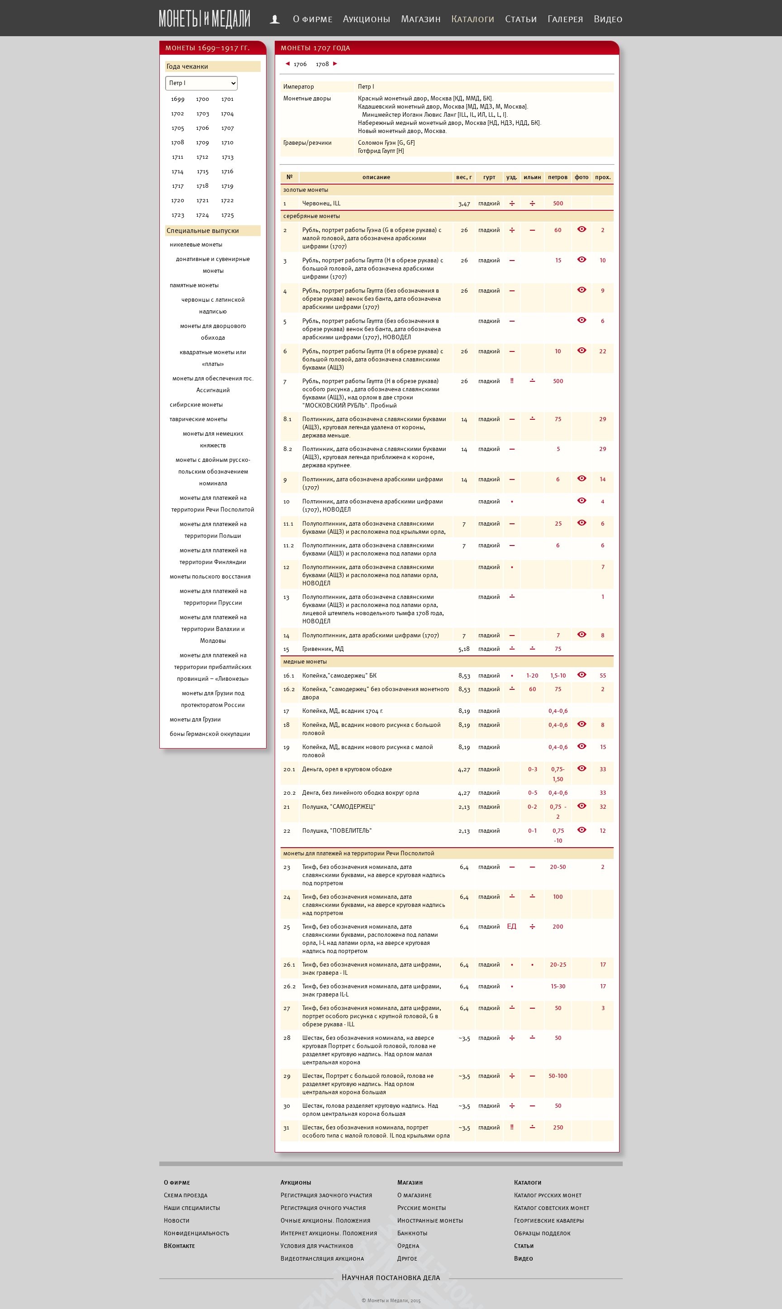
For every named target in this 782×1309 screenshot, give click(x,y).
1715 (203, 171)
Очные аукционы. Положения (326, 1220)
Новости (177, 1220)
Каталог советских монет (551, 1207)
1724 (202, 214)
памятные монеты (194, 285)
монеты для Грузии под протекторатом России (213, 699)
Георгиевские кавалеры (549, 1220)
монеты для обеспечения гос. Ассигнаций (213, 384)
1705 (178, 128)
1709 (202, 142)
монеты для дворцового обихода (213, 331)
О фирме (313, 19)
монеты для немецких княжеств (213, 439)
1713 (228, 157)
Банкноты (412, 1233)
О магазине (414, 1195)
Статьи (521, 19)
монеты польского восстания (210, 576)
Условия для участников (317, 1245)
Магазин (421, 19)
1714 (178, 171)
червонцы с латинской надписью (213, 305)
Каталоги (473, 19)
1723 (178, 214)
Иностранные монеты (430, 1220)
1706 (202, 128)
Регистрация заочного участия (326, 1195)
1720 (177, 200)
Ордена (408, 1245)
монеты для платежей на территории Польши (213, 530)
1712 (202, 157)
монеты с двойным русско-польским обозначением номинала (213, 471)
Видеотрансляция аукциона (322, 1258)
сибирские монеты (196, 404)
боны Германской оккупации (210, 734)
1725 (227, 214)
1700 (202, 99)
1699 (178, 99)
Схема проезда (185, 1195)
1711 (177, 157)
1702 (177, 113)
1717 (178, 186)
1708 (177, 142)
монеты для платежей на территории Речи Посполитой (213, 503)
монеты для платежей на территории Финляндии (213, 556)
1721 (202, 200)
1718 (202, 186)
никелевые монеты (196, 244)
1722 (227, 200)
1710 (227, 142)
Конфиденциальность (196, 1233)
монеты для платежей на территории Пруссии (213, 597)
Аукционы (367, 19)
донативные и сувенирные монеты (213, 265)
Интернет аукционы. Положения (329, 1233)
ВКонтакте (179, 1245)
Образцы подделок (542, 1233)
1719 (227, 186)
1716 (227, 171)
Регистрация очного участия (323, 1207)
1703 (202, 113)
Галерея (565, 19)
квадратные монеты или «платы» (213, 358)
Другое (407, 1258)
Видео (608, 19)
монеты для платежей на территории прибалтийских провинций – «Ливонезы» (213, 667)
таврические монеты (198, 419)
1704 (227, 113)
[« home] (204, 16)
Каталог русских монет (548, 1195)
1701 (227, 99)
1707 (227, 128)
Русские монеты (421, 1207)
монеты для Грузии (195, 719)
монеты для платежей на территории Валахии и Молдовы (213, 629)
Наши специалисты (192, 1207)
